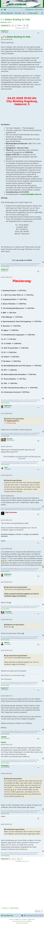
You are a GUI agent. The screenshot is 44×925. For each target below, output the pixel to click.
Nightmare (8, 405)
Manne (6, 642)
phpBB (16, 919)
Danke (3, 742)
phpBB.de (29, 921)
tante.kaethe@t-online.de (31, 194)
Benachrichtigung (5, 266)
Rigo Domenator (11, 512)
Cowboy (8, 611)
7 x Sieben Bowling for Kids (15, 19)
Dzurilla (9, 438)
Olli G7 (10, 22)
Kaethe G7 (4, 31)
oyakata (4, 736)
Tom (5, 467)
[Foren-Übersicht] (22, 4)
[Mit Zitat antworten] (38, 32)
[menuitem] (5, 9)
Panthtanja (5, 765)
